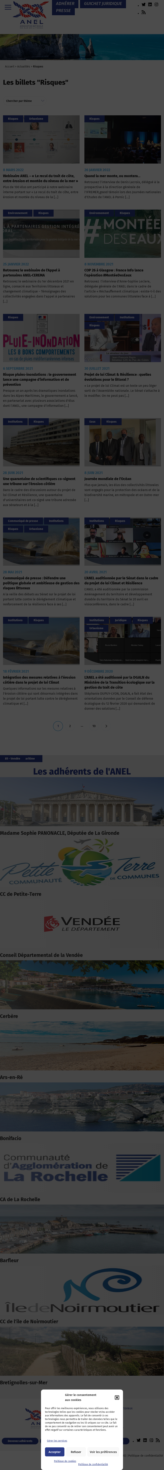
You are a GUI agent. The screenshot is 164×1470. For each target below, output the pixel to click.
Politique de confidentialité (93, 1464)
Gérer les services (57, 1440)
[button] (117, 1398)
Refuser (76, 1452)
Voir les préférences (103, 1452)
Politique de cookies (65, 1461)
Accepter (55, 1452)
